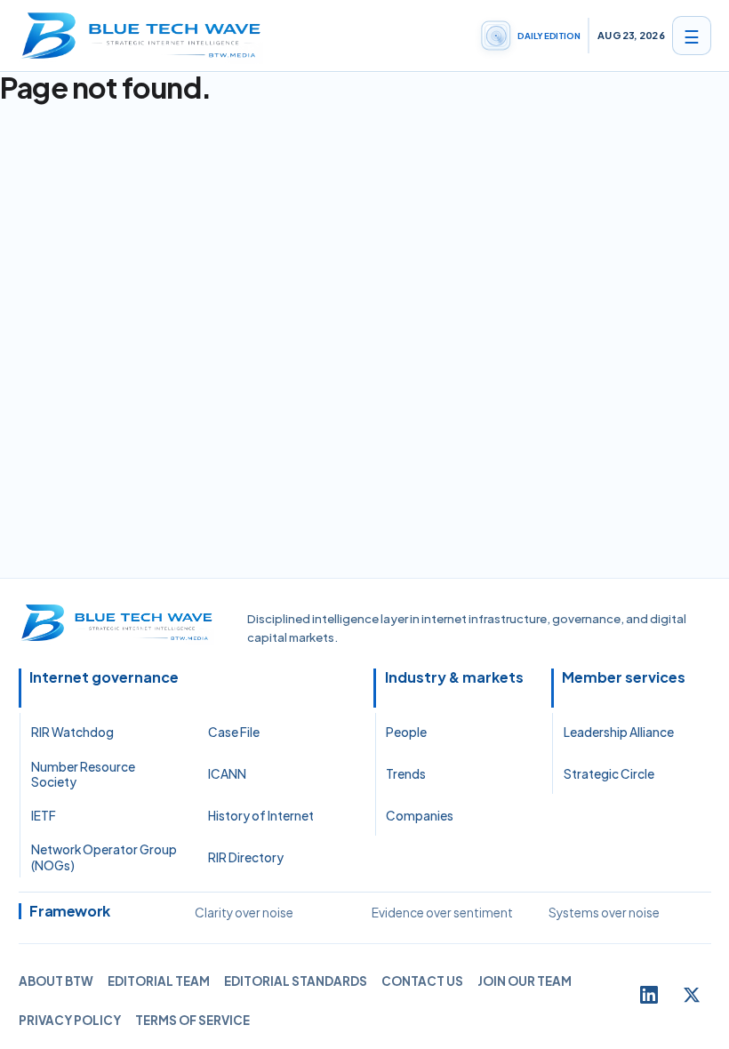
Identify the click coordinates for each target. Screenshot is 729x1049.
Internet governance (104, 677)
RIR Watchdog (72, 732)
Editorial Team (159, 981)
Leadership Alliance (619, 732)
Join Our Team (524, 981)
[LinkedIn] (649, 994)
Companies (419, 815)
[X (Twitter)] (691, 994)
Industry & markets (454, 677)
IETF (43, 815)
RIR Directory (246, 857)
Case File (234, 732)
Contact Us (422, 981)
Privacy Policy (70, 1020)
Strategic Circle (609, 773)
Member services (623, 677)
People (406, 732)
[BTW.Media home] (141, 35)
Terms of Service (192, 1020)
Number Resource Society (83, 774)
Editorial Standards (295, 981)
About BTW (56, 981)
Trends (406, 773)
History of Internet (261, 815)
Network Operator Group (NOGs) (104, 857)
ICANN (227, 773)
